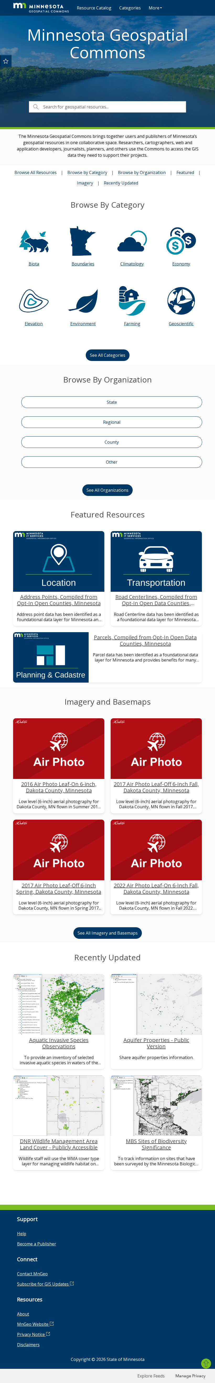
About (23, 1314)
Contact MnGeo (32, 1274)
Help (21, 1234)
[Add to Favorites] (6, 61)
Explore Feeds (151, 1376)
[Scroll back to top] (206, 1364)
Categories (130, 8)
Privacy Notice (31, 1334)
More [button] (154, 8)
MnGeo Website (33, 1324)
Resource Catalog (94, 8)
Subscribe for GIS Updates (43, 1284)
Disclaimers (28, 1345)
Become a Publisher (36, 1244)
